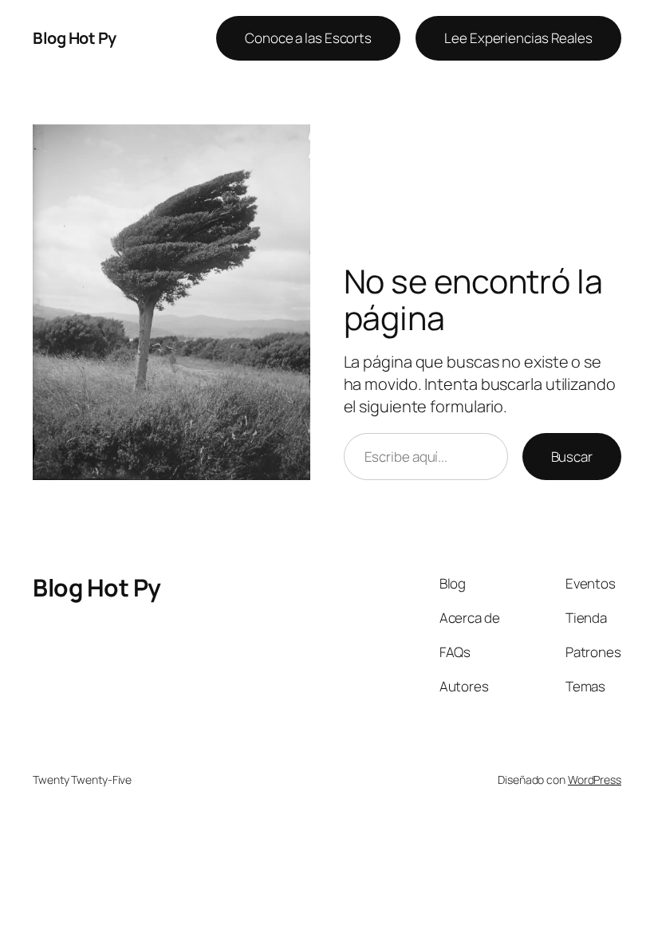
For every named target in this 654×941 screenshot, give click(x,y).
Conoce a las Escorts (308, 38)
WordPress (594, 779)
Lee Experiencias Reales (518, 38)
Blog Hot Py (74, 38)
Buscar (572, 456)
